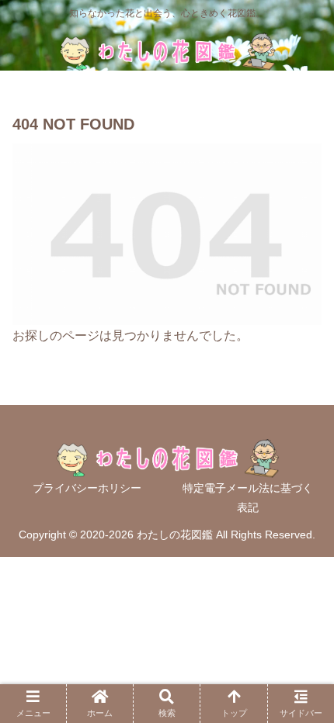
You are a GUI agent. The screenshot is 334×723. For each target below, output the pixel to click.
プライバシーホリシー (87, 488)
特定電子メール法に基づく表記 (248, 498)
